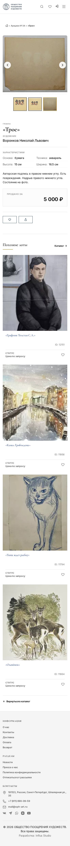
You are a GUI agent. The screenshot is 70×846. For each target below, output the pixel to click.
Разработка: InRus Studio (35, 835)
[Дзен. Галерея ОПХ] (22, 813)
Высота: (8, 164)
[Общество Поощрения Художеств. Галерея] (4, 813)
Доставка (8, 737)
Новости (8, 762)
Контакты (8, 732)
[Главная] (6, 25)
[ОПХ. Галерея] (10, 813)
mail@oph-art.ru (18, 806)
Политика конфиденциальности (22, 772)
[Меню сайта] (63, 6)
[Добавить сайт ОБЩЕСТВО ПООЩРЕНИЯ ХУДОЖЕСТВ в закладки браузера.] (50, 7)
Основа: (8, 158)
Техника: (42, 158)
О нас (6, 727)
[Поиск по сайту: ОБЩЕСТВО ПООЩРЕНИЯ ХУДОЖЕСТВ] (42, 7)
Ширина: (41, 164)
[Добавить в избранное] (63, 355)
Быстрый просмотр (35, 297)
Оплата (7, 742)
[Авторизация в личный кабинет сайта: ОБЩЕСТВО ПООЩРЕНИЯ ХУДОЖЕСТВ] (56, 7)
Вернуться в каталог (18, 701)
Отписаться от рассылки (17, 777)
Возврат (7, 747)
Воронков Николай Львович (26, 141)
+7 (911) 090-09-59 (19, 800)
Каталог (59, 245)
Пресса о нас (10, 767)
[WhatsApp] (16, 813)
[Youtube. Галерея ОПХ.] (29, 813)
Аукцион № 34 (18, 25)
